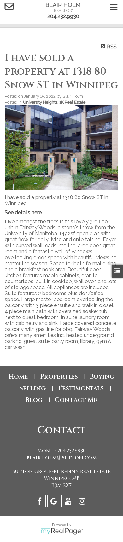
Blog (34, 400)
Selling (32, 388)
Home (18, 376)
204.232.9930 (63, 16)
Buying (102, 376)
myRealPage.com (61, 531)
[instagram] (83, 502)
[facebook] (40, 502)
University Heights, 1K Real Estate (54, 102)
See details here (23, 212)
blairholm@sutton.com (61, 457)
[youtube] (69, 502)
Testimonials (81, 388)
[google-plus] (54, 502)
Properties (59, 376)
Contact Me (76, 400)
